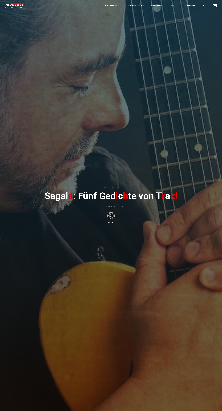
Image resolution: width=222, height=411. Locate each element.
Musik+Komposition (110, 187)
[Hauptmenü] (215, 5)
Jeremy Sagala (14, 4)
